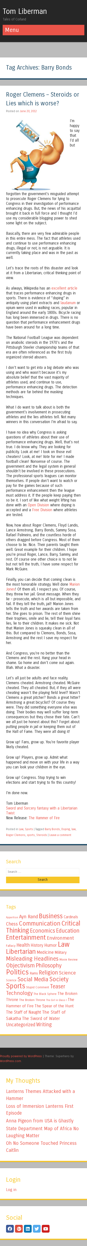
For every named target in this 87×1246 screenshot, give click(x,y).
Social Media (32, 979)
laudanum (68, 303)
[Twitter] (37, 1229)
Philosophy (49, 965)
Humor (50, 945)
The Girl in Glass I (56, 1000)
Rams (34, 973)
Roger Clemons (15, 835)
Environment (60, 938)
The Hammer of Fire (44, 818)
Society (58, 979)
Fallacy (10, 946)
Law (21, 829)
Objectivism (20, 965)
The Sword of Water (41, 1018)
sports (31, 835)
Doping (65, 829)
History (37, 945)
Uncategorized (20, 1025)
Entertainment (26, 937)
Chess (12, 924)
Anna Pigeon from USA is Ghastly (39, 1121)
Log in (11, 1189)
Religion (48, 972)
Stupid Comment (37, 987)
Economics (42, 931)
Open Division (39, 505)
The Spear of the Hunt (54, 1006)
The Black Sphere (45, 994)
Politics (17, 972)
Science (67, 973)
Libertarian (21, 951)
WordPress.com (10, 1061)
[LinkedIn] (28, 1229)
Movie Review (68, 959)
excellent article (64, 288)
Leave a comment (60, 835)
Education (68, 930)
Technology (19, 993)
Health (23, 945)
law (74, 829)
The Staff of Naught (23, 1012)
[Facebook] (10, 1229)
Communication (39, 923)
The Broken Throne (32, 1000)
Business (51, 916)
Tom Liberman (25, 11)
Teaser (57, 986)
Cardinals (71, 917)
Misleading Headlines (32, 958)
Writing (44, 1025)
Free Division (42, 510)
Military (60, 952)
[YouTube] (46, 1229)
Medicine (45, 952)
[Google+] (19, 1229)
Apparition (12, 917)
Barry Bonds (52, 829)
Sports (29, 829)
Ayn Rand (28, 916)
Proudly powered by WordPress (21, 1056)
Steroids (41, 835)
